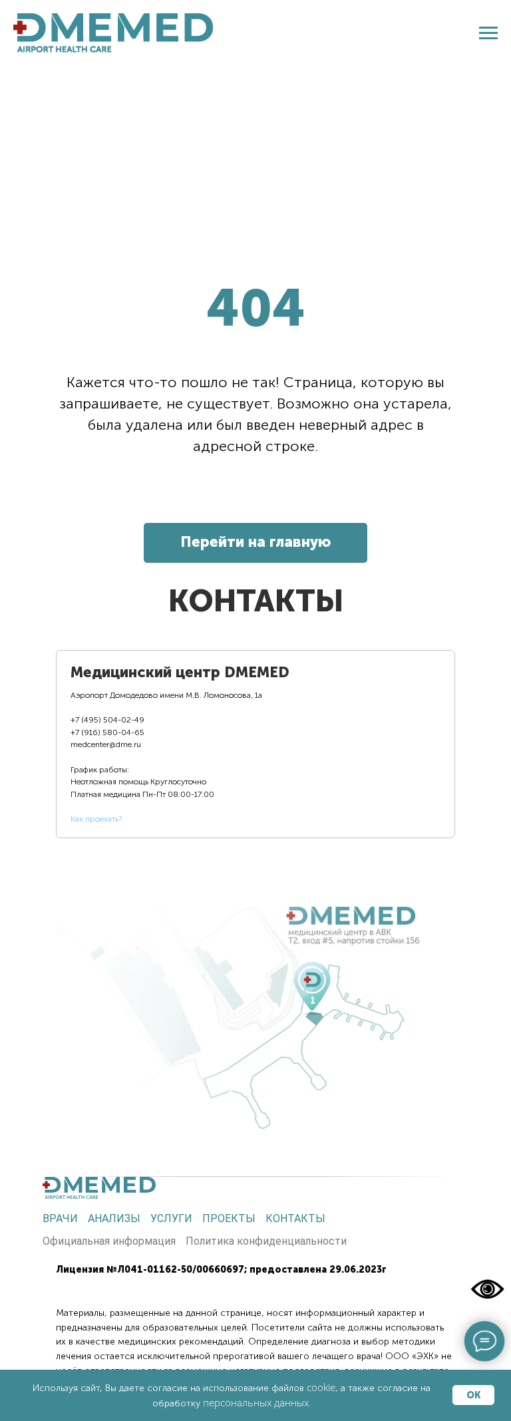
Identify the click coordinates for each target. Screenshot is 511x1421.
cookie (321, 1387)
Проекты (229, 1218)
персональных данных (256, 1402)
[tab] (181, 744)
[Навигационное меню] (488, 33)
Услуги (171, 1218)
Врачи (60, 1218)
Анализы (114, 1218)
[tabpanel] (255, 1000)
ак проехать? (98, 819)
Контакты (295, 1218)
